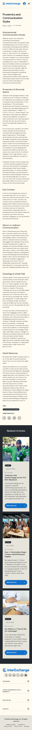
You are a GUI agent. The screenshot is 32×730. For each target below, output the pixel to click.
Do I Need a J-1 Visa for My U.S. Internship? (15, 630)
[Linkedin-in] (14, 675)
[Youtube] (25, 675)
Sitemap (26, 726)
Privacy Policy (8, 726)
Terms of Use (18, 726)
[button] (29, 3)
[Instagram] (10, 675)
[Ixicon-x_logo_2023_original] (18, 675)
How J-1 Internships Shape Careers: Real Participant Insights (15, 554)
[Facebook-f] (6, 675)
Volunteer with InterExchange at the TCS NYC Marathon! (15, 477)
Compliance (21, 724)
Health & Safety (11, 724)
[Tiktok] (21, 675)
